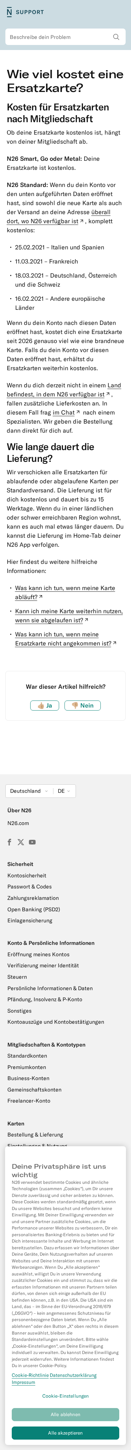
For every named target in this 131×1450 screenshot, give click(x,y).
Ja (44, 705)
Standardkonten (27, 1055)
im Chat (67, 412)
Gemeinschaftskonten (34, 1089)
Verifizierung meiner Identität (43, 965)
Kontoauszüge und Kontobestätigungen (55, 1021)
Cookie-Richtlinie (30, 1375)
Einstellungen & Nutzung (37, 1146)
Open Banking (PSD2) (33, 909)
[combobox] (65, 37)
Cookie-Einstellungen (65, 1396)
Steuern (17, 976)
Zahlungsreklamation (33, 898)
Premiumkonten (26, 1067)
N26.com (18, 823)
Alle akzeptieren (65, 1433)
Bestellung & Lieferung (35, 1134)
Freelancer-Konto (28, 1100)
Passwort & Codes (29, 886)
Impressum (23, 1382)
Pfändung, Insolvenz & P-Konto (44, 999)
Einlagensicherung (29, 920)
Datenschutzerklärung (73, 1375)
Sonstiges (19, 1010)
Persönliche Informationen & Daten (50, 988)
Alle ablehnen (65, 1414)
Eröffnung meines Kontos (38, 954)
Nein (82, 705)
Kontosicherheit (26, 875)
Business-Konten (28, 1078)
